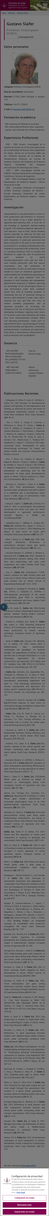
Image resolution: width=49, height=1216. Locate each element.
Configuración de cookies (24, 1198)
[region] (24, 1192)
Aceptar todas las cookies (24, 1212)
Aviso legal (20, 1192)
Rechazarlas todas (24, 1205)
